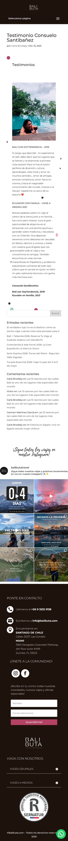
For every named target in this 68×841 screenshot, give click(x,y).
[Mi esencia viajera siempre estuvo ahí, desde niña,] (17, 565)
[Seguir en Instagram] (16, 673)
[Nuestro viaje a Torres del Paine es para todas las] (51, 496)
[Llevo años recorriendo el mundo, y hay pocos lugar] (51, 530)
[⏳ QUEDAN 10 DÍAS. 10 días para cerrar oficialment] (17, 530)
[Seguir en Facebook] (25, 673)
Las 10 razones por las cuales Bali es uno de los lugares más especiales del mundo (33, 382)
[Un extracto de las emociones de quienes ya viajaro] (17, 496)
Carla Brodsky (19, 45)
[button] (61, 834)
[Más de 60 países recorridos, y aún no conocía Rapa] (51, 565)
